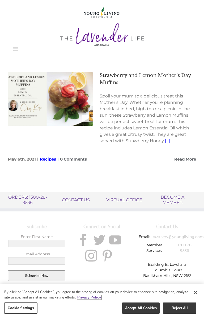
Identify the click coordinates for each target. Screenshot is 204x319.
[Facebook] (83, 240)
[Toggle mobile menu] (16, 49)
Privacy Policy (89, 297)
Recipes (48, 159)
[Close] (195, 292)
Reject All (180, 308)
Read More (185, 159)
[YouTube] (115, 240)
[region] (102, 301)
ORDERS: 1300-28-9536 (27, 200)
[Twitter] (99, 240)
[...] (167, 140)
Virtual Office (124, 199)
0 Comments (73, 159)
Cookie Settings (21, 308)
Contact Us (76, 199)
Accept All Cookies (141, 308)
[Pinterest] (107, 256)
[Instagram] (91, 256)
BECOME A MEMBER (172, 200)
